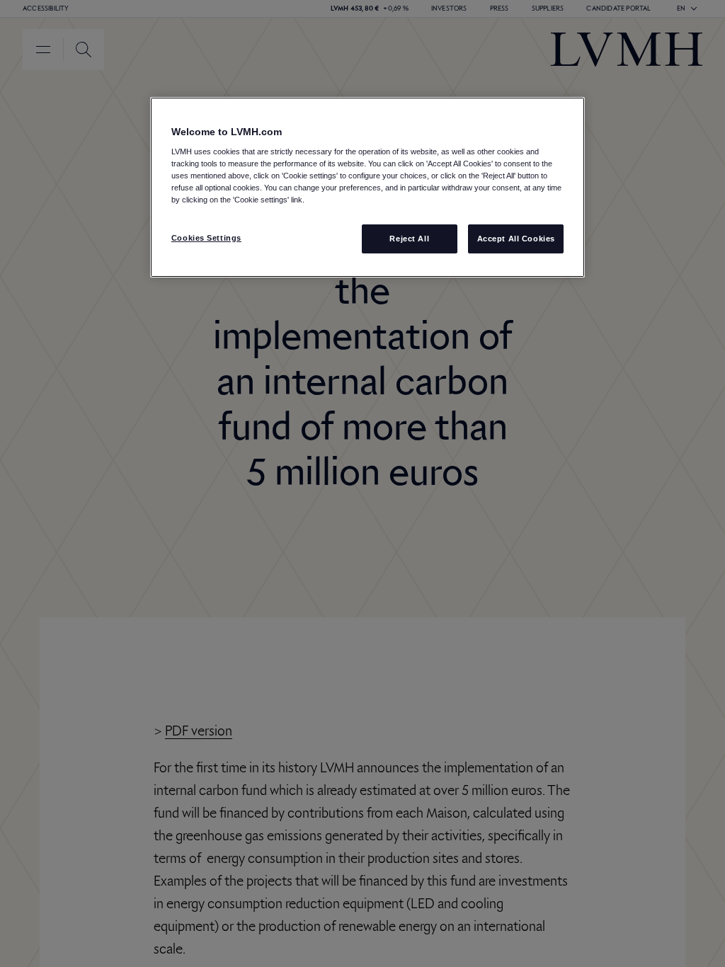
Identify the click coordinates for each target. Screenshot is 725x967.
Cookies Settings (206, 238)
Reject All (409, 238)
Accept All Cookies (516, 238)
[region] (367, 187)
